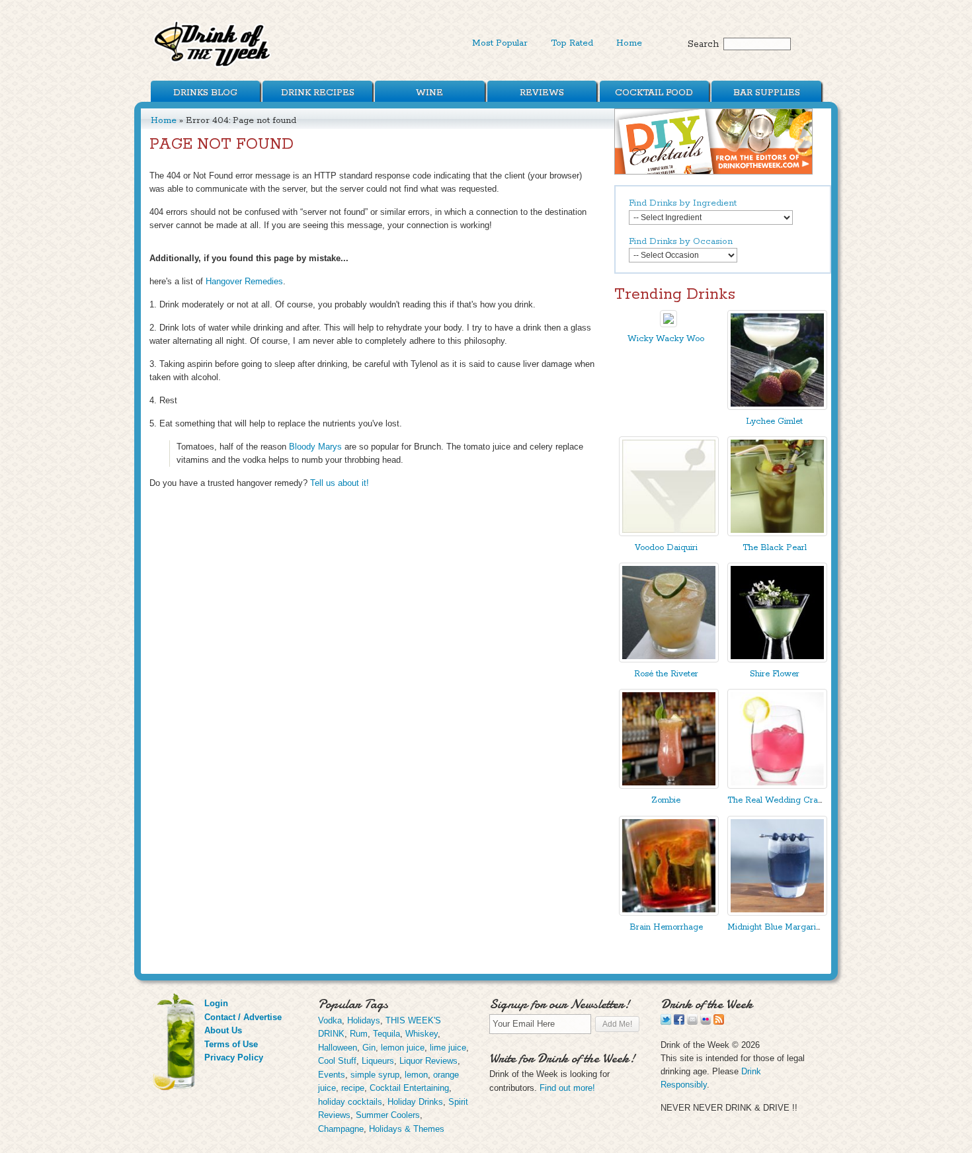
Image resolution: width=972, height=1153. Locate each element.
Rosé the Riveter (666, 674)
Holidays (363, 1020)
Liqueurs (378, 1061)
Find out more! (567, 1088)
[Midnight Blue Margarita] (777, 913)
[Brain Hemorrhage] (669, 913)
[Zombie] (669, 786)
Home (629, 43)
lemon (416, 1075)
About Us (223, 1030)
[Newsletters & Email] (692, 1022)
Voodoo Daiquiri (666, 547)
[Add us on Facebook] (679, 1022)
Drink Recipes (317, 93)
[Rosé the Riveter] (669, 659)
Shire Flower (774, 674)
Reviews (542, 93)
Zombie (665, 800)
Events (331, 1075)
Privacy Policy (233, 1057)
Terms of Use (231, 1044)
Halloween (337, 1048)
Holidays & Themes (406, 1129)
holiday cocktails (350, 1102)
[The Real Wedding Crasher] (777, 786)
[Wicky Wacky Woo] (668, 324)
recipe (352, 1088)
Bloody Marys (315, 447)
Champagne (341, 1129)
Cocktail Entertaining (409, 1088)
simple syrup (374, 1075)
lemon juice (403, 1048)
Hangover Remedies (244, 281)
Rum (359, 1034)
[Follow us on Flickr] (705, 1022)
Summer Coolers (388, 1115)
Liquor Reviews (428, 1061)
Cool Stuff (337, 1061)
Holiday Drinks (415, 1102)
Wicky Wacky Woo (666, 338)
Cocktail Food (654, 93)
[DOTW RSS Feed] (718, 1022)
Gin (369, 1048)
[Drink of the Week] (213, 66)
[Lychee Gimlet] (777, 407)
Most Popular (500, 43)
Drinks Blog (205, 93)
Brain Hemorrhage (666, 927)
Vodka (330, 1020)
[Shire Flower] (777, 659)
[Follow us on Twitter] (666, 1022)
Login (216, 1003)
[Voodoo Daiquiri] (669, 533)
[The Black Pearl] (777, 533)
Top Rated (572, 43)
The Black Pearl (775, 547)
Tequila (386, 1034)
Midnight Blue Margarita (775, 927)
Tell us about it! (339, 483)
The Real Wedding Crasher (780, 800)
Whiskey (421, 1034)
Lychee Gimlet (774, 421)
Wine (429, 93)
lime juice (448, 1048)
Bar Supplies (766, 93)
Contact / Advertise (243, 1017)
